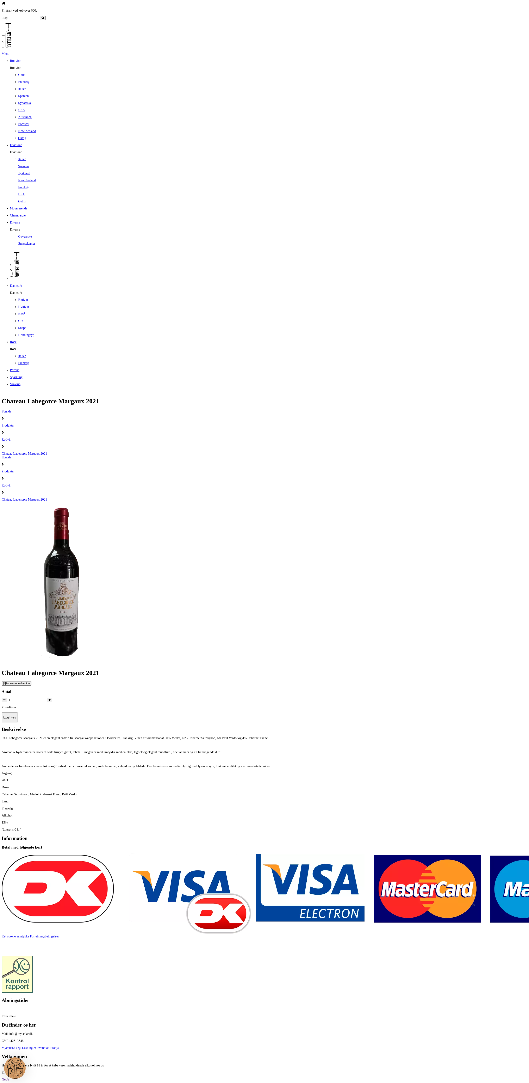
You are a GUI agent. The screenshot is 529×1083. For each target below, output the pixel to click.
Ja (7, 1079)
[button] (15, 1068)
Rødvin (6, 439)
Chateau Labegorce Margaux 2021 (24, 453)
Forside (6, 411)
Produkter (8, 425)
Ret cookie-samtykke (15, 936)
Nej (4, 1079)
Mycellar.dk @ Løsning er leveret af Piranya (31, 1048)
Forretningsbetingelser (44, 936)
